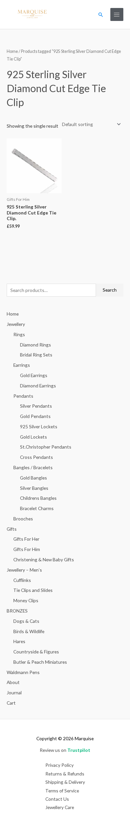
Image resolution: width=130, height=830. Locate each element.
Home (12, 51)
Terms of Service (62, 790)
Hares (19, 641)
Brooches (23, 518)
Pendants (23, 396)
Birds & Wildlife (28, 631)
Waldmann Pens (23, 672)
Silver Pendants (36, 406)
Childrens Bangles (38, 498)
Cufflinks (22, 580)
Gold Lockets (33, 437)
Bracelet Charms (37, 508)
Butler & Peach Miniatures (40, 662)
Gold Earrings (33, 375)
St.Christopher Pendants (45, 447)
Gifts (12, 529)
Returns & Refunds (64, 773)
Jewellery (16, 324)
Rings (19, 334)
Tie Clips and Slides (33, 590)
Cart (11, 703)
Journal (14, 692)
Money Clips (25, 600)
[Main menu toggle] (116, 14)
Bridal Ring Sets (36, 354)
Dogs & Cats (26, 621)
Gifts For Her (26, 539)
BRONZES (17, 611)
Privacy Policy (59, 765)
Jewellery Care (59, 807)
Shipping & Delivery (65, 782)
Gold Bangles (33, 478)
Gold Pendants (35, 416)
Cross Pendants (36, 457)
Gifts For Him (26, 549)
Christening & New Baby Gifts (43, 559)
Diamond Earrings (38, 385)
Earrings (21, 365)
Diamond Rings (35, 344)
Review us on (65, 750)
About (13, 682)
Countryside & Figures (36, 651)
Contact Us (57, 799)
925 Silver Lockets (38, 426)
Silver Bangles (34, 488)
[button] (101, 15)
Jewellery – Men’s (24, 570)
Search (110, 290)
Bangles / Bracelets (33, 467)
